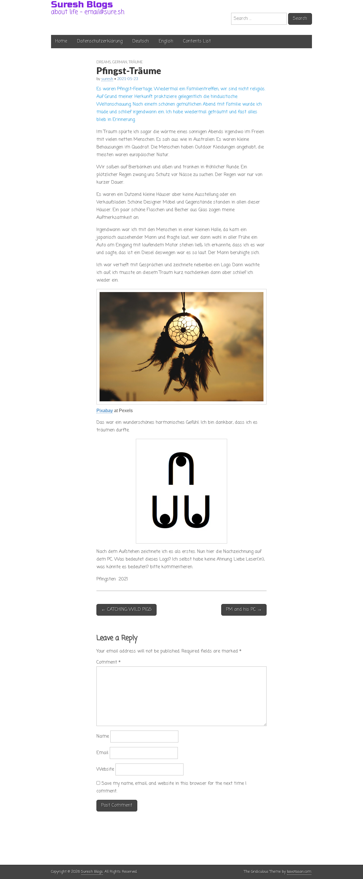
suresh (107, 78)
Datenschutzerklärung (100, 41)
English (166, 41)
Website (105, 769)
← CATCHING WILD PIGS (126, 609)
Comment (108, 662)
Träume (135, 62)
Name (102, 736)
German (119, 62)
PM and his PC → (244, 609)
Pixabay (104, 410)
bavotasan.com (299, 871)
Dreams (103, 62)
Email (102, 753)
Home (61, 41)
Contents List (197, 41)
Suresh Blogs (92, 871)
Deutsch (140, 41)
